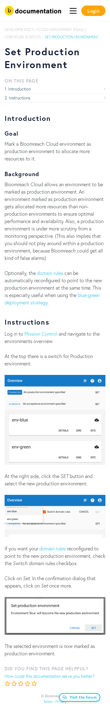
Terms (47, 701)
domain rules (50, 273)
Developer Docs (19, 29)
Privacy (61, 701)
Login (93, 11)
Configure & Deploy (23, 37)
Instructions (19, 98)
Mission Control (40, 333)
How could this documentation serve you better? (49, 676)
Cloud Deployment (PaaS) (60, 29)
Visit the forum (83, 697)
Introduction (19, 89)
